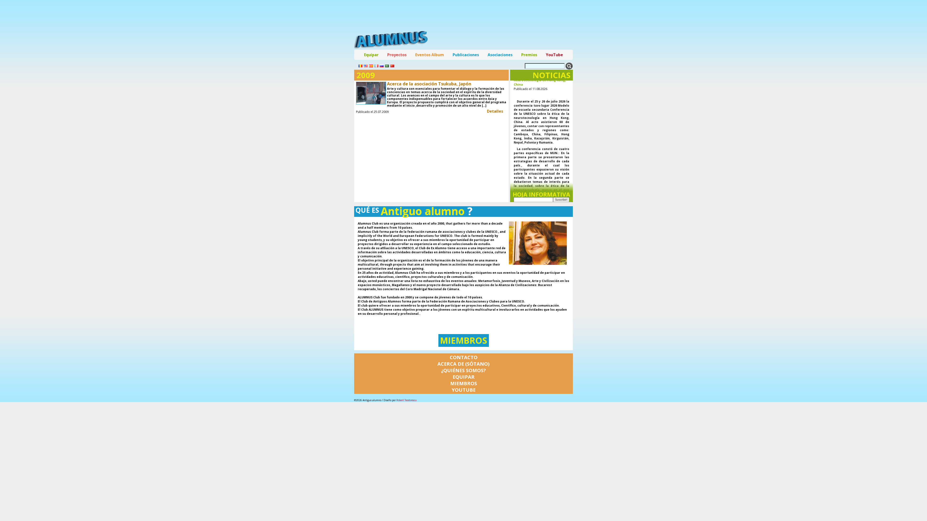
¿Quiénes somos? (463, 370)
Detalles (495, 111)
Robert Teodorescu (406, 400)
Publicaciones (466, 54)
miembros (463, 340)
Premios (529, 54)
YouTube (554, 54)
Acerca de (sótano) (463, 364)
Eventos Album (429, 54)
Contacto (464, 357)
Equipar (371, 54)
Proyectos (397, 54)
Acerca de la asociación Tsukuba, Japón (429, 84)
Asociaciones (500, 54)
